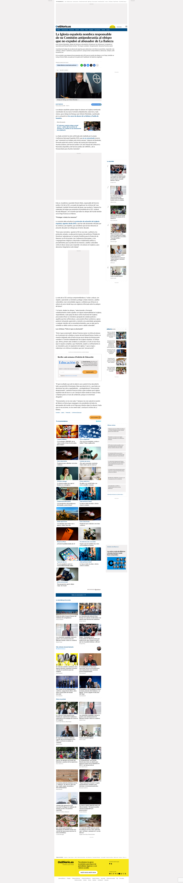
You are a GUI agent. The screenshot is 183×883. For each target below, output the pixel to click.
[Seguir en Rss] (125, 873)
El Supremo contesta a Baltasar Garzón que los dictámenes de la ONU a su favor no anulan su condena (65, 740)
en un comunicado (88, 138)
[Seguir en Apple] (111, 863)
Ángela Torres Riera (83, 834)
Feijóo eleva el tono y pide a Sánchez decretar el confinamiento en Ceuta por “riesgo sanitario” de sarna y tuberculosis (117, 257)
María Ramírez (59, 789)
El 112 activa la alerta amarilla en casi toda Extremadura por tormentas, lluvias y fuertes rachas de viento (115, 446)
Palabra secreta (116, 857)
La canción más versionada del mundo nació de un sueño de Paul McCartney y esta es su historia (116, 471)
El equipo (68, 878)
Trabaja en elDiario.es (76, 878)
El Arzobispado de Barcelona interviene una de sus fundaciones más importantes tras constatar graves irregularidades (89, 669)
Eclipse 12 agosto (71, 857)
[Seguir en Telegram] (115, 873)
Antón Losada (82, 739)
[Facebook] (84, 65)
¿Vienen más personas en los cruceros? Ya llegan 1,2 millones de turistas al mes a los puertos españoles (66, 808)
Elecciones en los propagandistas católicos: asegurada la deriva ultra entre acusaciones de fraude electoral (66, 691)
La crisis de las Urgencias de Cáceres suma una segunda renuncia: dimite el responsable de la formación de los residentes (116, 463)
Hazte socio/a (112, 26)
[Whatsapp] (81, 65)
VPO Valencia (111, 1)
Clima (86, 29)
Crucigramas (66, 857)
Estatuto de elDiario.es (113, 546)
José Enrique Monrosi (60, 721)
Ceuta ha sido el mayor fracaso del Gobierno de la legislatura (66, 617)
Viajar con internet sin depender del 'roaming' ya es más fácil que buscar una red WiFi (111, 335)
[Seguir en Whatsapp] (123, 873)
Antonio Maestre (59, 619)
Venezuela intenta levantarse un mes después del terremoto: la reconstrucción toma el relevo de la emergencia (111, 344)
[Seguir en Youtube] (119, 873)
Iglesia (62, 412)
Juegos (108, 29)
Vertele (103, 29)
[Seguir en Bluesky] (110, 873)
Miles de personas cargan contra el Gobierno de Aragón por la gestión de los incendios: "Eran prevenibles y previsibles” (118, 236)
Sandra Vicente (82, 621)
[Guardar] (97, 65)
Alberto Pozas (59, 642)
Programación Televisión (96, 857)
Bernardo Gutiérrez (83, 787)
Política (58, 29)
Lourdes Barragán (60, 834)
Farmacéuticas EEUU (101, 1)
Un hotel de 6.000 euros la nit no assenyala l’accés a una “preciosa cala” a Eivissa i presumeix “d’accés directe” (116, 454)
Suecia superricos (75, 1)
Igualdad (91, 29)
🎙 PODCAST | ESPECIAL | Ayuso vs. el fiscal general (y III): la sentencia (116, 478)
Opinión (77, 29)
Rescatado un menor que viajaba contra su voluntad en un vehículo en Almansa (116, 438)
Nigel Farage (90, 1)
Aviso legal (103, 878)
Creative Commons (95, 878)
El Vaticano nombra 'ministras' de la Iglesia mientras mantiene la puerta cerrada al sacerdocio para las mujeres (66, 669)
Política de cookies (78, 880)
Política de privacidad (111, 878)
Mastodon (107, 880)
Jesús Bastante (59, 104)
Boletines (94, 880)
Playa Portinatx (115, 1)
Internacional (65, 29)
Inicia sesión (119, 26)
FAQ (117, 878)
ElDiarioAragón (113, 241)
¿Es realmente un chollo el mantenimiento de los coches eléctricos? (114, 487)
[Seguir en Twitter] (112, 873)
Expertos (120, 857)
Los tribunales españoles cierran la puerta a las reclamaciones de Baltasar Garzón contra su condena (66, 638)
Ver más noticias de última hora (115, 494)
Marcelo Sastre (91, 834)
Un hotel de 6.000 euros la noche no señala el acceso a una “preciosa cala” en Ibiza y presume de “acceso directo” (89, 830)
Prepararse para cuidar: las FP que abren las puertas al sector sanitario (111, 360)
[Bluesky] (88, 65)
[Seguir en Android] (109, 863)
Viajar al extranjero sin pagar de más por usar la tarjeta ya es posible (111, 369)
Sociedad (58, 412)
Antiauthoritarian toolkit (83, 1)
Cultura (82, 29)
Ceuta (65, 1)
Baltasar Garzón (69, 1)
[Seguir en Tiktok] (121, 873)
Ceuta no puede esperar (86, 738)
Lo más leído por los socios (63, 600)
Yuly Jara (58, 811)
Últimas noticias (111, 425)
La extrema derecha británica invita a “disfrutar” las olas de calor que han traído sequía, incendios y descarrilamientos (66, 785)
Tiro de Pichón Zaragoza (123, 1)
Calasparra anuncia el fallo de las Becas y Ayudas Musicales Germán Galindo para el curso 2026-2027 (116, 430)
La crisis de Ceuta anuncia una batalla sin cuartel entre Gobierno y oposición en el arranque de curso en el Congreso (67, 717)
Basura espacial (94, 1)
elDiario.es (112, 262)
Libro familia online (89, 857)
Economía (71, 29)
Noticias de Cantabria (109, 857)
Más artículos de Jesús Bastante (64, 647)
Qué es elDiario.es (61, 878)
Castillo (75, 857)
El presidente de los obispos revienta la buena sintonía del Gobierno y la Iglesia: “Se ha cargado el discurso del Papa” (90, 691)
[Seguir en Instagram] (117, 873)
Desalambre (97, 29)
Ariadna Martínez (83, 811)
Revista (89, 880)
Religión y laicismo (64, 70)
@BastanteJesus (61, 648)
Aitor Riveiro (68, 721)
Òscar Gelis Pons (59, 763)
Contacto (85, 880)
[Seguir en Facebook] (113, 873)
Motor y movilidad (125, 857)
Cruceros (106, 1)
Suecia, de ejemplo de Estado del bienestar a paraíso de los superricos (66, 761)
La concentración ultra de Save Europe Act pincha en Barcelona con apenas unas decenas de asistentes (90, 617)
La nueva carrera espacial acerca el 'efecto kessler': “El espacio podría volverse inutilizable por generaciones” (89, 808)
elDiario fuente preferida (81, 857)
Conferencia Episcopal (76, 412)
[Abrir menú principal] (126, 26)
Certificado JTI (100, 880)
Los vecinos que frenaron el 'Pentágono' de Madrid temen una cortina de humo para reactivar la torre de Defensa (66, 830)
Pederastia (68, 412)
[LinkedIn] (94, 65)
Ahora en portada (61, 699)
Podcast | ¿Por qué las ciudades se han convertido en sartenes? (111, 351)
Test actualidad (103, 857)
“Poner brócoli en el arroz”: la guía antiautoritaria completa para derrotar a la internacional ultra (89, 784)
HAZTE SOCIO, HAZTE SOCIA (88, 872)
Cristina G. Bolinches (64, 811)
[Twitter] (91, 65)
